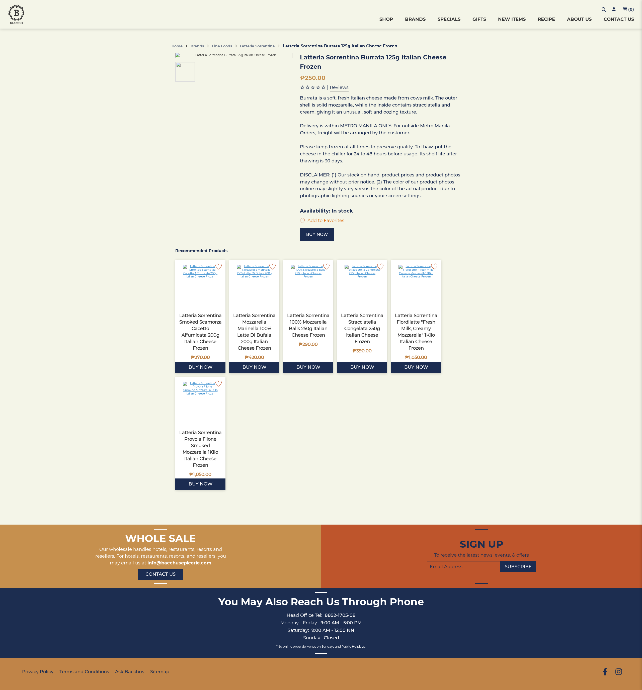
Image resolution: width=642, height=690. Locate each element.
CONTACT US (619, 19)
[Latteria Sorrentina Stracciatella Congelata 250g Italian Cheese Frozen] (362, 285)
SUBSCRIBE (518, 566)
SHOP (386, 19)
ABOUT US (579, 19)
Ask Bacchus (129, 671)
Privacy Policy (37, 671)
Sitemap (159, 671)
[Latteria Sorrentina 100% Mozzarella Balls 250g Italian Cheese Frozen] (308, 285)
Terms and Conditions (84, 671)
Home (177, 46)
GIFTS (479, 19)
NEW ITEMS (512, 19)
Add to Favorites (325, 220)
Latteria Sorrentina (257, 46)
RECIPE (546, 19)
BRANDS (415, 19)
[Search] (604, 9)
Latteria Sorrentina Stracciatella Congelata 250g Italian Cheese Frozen (362, 328)
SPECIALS (449, 19)
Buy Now (317, 234)
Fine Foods (222, 46)
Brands (197, 46)
